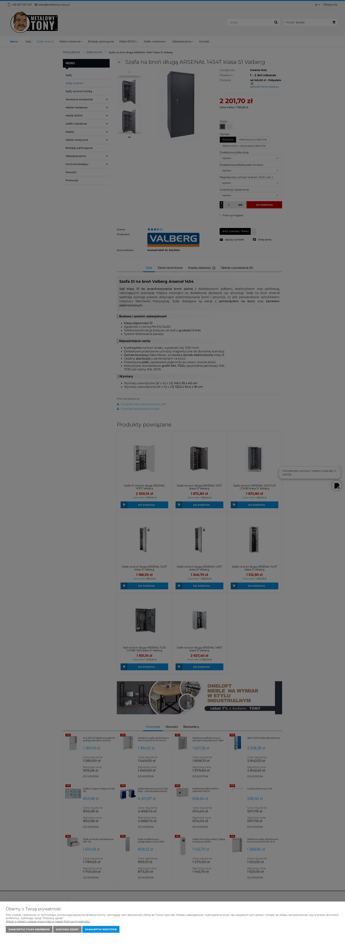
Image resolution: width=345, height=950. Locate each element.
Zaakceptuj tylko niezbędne (29, 929)
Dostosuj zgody (67, 929)
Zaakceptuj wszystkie (101, 929)
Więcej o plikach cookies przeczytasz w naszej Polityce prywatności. (48, 921)
